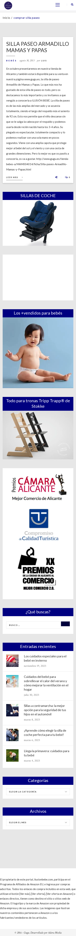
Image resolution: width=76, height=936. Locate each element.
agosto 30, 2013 (26, 60)
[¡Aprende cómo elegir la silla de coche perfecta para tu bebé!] (12, 735)
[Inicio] (8, 5)
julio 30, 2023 (31, 695)
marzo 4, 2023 (32, 761)
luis (44, 60)
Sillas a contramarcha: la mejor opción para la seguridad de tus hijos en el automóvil (45, 710)
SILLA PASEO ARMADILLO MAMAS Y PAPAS (37, 46)
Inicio (6, 17)
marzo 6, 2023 (32, 740)
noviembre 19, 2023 (35, 666)
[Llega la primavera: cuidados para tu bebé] (12, 755)
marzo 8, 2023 (32, 720)
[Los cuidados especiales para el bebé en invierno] (12, 661)
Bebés (11, 60)
